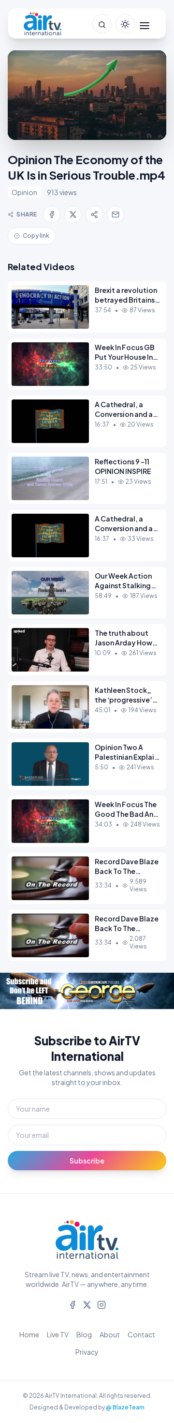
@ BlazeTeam (125, 1407)
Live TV (58, 1334)
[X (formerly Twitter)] (87, 1303)
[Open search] (102, 23)
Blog (84, 1334)
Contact (141, 1334)
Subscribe (87, 1160)
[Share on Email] (115, 214)
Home (29, 1334)
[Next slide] (154, 990)
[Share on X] (73, 214)
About (110, 1334)
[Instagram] (101, 1303)
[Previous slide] (19, 990)
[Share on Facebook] (51, 214)
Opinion (24, 192)
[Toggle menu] (144, 23)
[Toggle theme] (125, 23)
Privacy (87, 1351)
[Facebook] (72, 1303)
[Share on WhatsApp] (94, 214)
